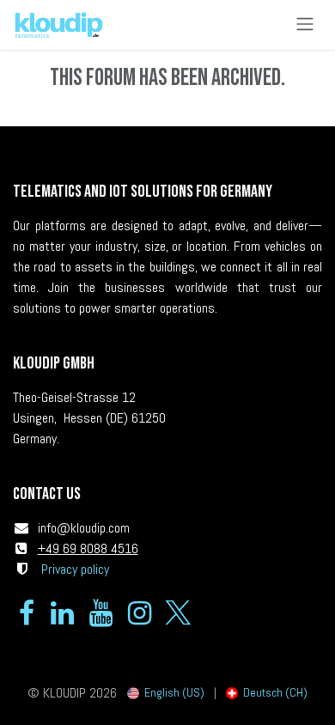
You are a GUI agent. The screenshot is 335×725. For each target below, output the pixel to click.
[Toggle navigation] (305, 25)
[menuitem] (165, 692)
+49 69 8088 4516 (88, 548)
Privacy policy (75, 569)
